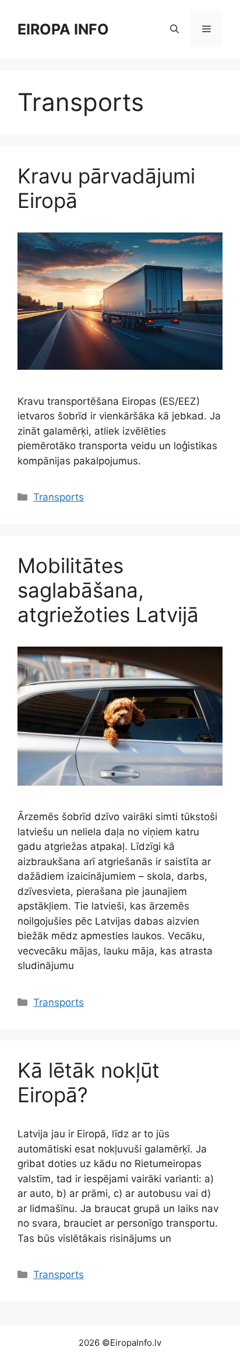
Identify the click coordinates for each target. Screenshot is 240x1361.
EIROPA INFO (63, 29)
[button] (174, 29)
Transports (58, 497)
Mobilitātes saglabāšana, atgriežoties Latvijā (108, 590)
